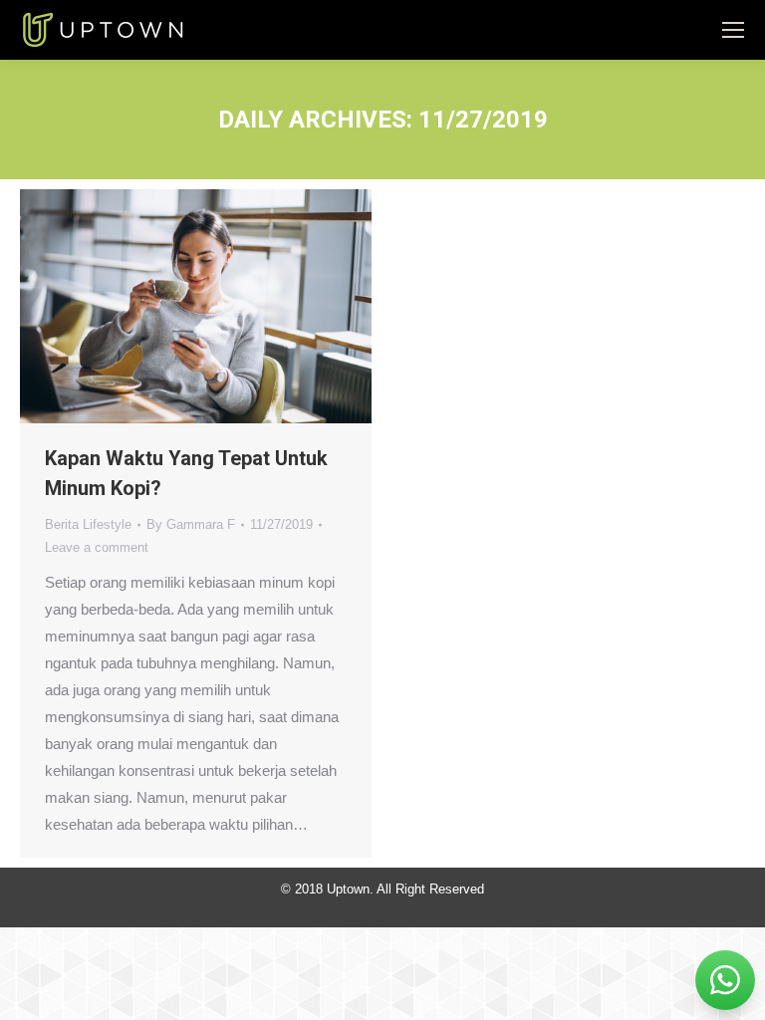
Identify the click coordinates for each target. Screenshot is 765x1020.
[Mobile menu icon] (733, 30)
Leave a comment (96, 547)
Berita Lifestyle (88, 524)
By (190, 524)
